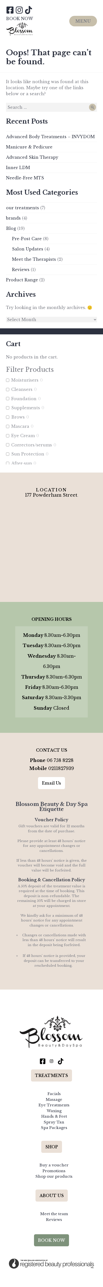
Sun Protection (27, 453)
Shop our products (54, 1176)
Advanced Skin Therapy (32, 157)
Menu (83, 21)
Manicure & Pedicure (29, 146)
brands (13, 218)
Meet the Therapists (34, 259)
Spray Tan (54, 1122)
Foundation (23, 398)
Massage (54, 1099)
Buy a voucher (54, 1165)
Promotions (54, 1170)
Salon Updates (27, 248)
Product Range (22, 279)
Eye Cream (23, 435)
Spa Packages (54, 1127)
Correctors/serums (31, 444)
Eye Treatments (54, 1105)
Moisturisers (24, 380)
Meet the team (54, 1213)
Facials (54, 1093)
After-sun (21, 463)
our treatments (22, 207)
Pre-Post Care (27, 238)
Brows (18, 417)
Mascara (20, 426)
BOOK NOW (19, 18)
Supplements (25, 407)
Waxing (54, 1110)
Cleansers (21, 389)
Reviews (21, 269)
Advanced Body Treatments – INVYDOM (50, 136)
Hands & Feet (54, 1116)
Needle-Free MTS (25, 177)
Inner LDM (18, 167)
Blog (11, 228)
